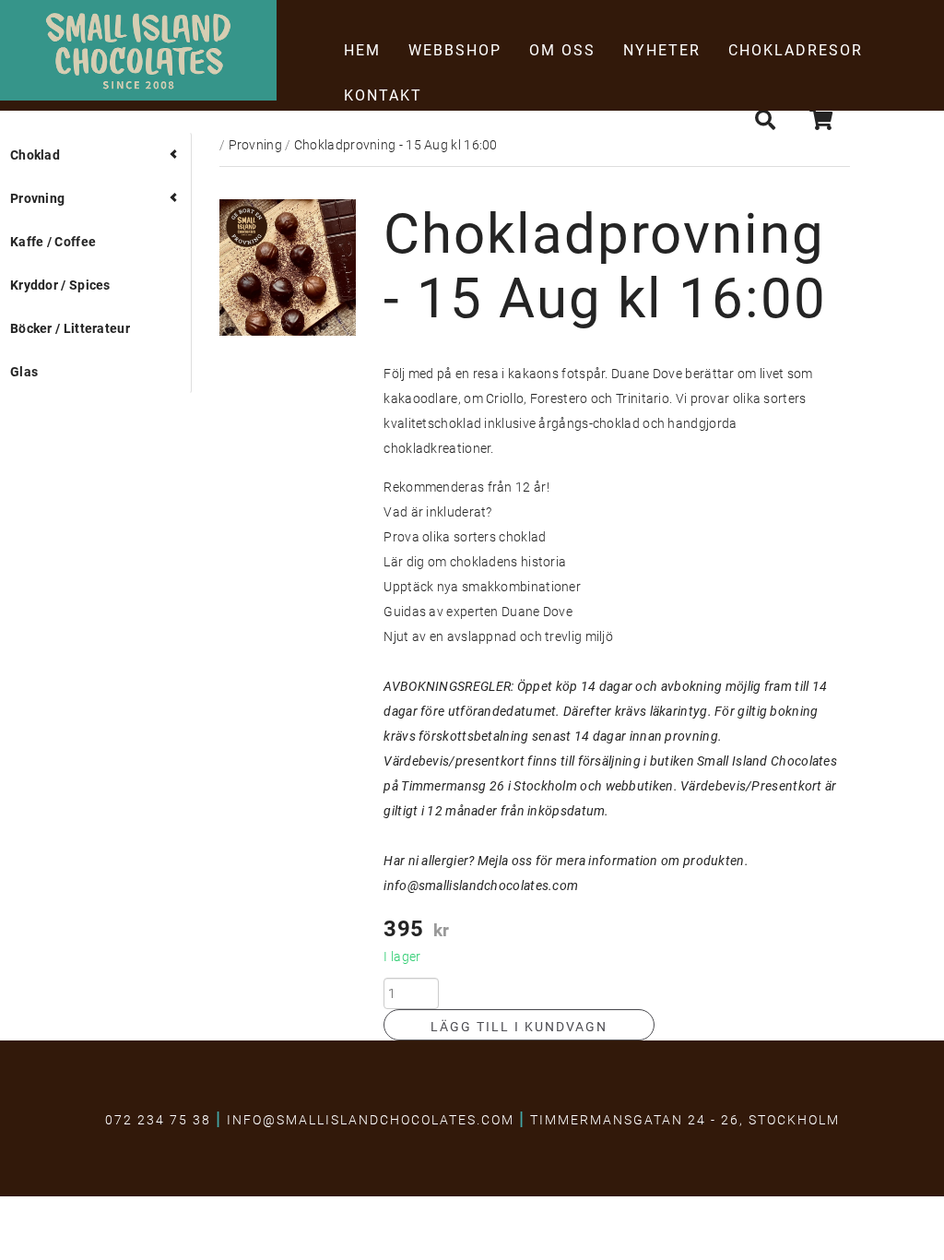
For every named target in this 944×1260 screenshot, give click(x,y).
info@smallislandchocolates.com (481, 885)
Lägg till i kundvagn (519, 1026)
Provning (37, 198)
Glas (24, 371)
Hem (362, 49)
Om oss (562, 49)
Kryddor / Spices (60, 284)
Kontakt (383, 94)
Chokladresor (795, 49)
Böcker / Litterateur (70, 328)
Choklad (35, 154)
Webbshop (455, 49)
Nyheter (662, 49)
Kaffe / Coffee (53, 241)
